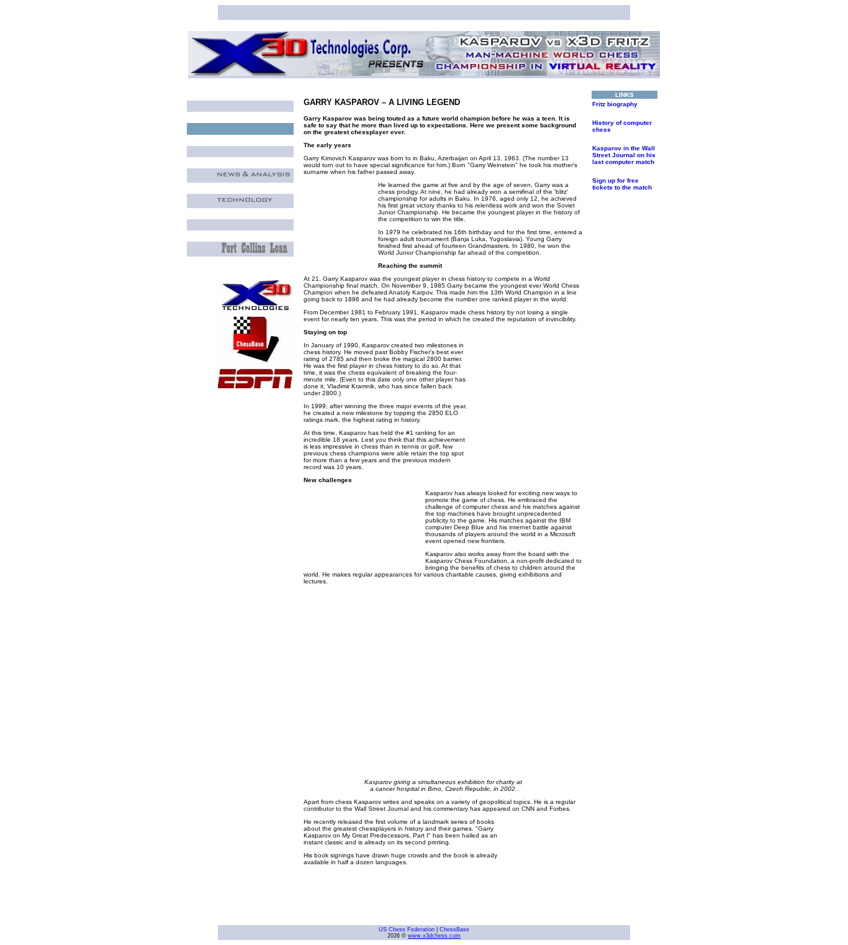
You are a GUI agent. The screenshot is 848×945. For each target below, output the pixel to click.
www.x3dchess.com (434, 936)
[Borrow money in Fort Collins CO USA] (255, 250)
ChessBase (454, 929)
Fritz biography (615, 104)
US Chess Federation (407, 929)
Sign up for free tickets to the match (622, 184)
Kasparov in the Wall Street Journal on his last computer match (624, 155)
